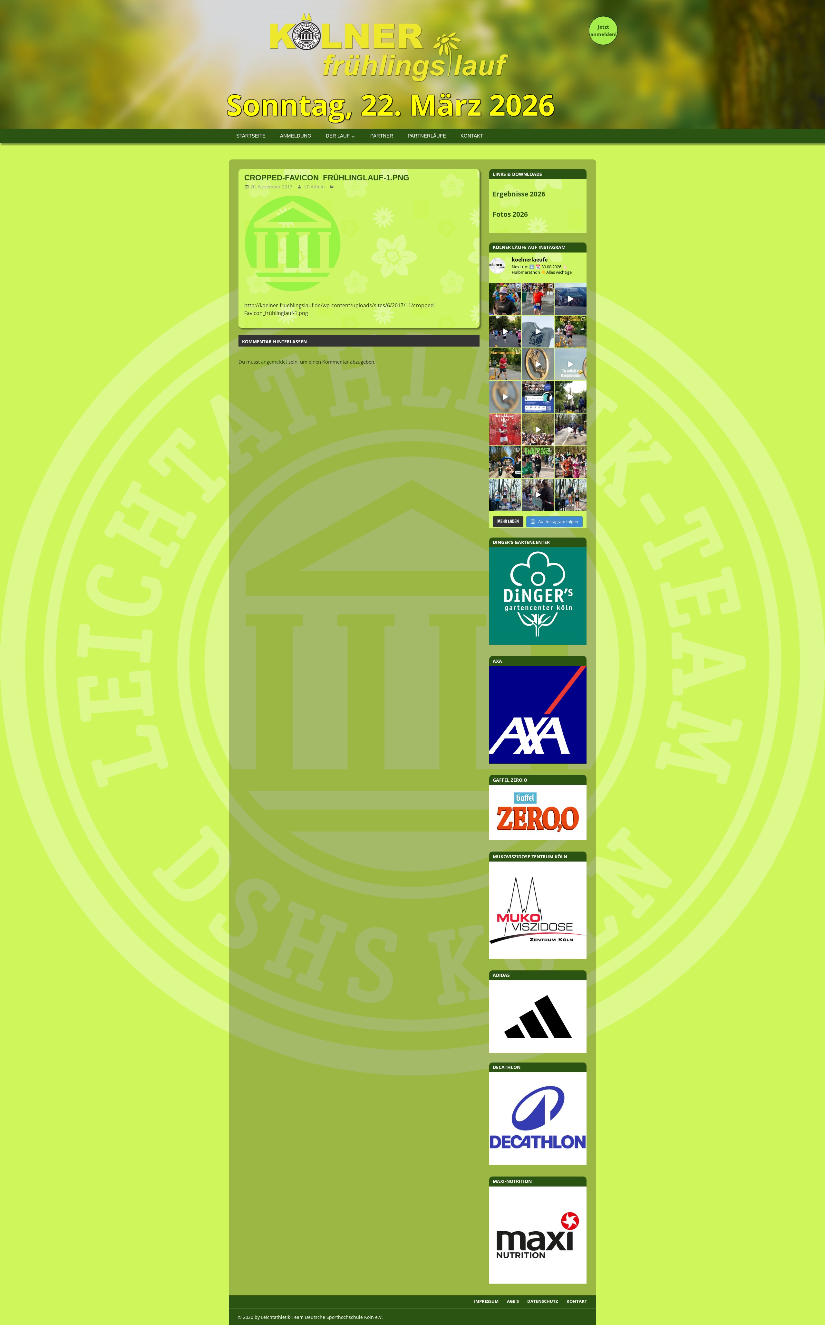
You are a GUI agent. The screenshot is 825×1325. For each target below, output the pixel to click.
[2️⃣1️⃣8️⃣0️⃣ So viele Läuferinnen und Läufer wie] (538, 462)
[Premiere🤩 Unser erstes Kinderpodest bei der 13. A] (505, 495)
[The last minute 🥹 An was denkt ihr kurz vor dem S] (538, 429)
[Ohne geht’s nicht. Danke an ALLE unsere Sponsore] (505, 462)
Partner (381, 135)
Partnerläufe (427, 135)
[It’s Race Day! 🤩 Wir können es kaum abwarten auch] (505, 332)
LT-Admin (314, 187)
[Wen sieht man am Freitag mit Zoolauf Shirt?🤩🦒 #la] (538, 332)
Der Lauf (338, 135)
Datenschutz (542, 1301)
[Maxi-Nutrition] (538, 1282)
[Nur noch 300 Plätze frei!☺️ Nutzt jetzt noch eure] (571, 397)
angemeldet (274, 361)
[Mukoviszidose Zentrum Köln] (538, 957)
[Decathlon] (538, 1163)
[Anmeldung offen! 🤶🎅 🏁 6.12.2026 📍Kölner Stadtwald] (505, 429)
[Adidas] (538, 1016)
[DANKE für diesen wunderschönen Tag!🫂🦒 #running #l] (571, 299)
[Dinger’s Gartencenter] (538, 643)
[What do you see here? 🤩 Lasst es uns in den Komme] (505, 397)
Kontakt (472, 135)
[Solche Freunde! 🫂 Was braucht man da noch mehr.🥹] (538, 495)
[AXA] (538, 761)
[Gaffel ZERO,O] (538, 838)
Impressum (486, 1301)
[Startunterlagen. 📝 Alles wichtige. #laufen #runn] (505, 364)
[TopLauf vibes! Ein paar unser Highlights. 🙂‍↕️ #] (538, 299)
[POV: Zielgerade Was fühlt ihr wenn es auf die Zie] (571, 429)
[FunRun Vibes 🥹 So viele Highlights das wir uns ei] (505, 299)
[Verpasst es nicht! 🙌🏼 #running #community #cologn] (538, 397)
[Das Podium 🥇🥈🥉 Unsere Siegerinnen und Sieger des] (571, 495)
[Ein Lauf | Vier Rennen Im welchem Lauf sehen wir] (571, 332)
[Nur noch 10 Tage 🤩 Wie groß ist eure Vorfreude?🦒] (538, 364)
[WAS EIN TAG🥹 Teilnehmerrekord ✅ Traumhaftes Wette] (571, 462)
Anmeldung (295, 135)
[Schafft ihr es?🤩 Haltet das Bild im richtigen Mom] (571, 364)
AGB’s (513, 1301)
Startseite (251, 135)
